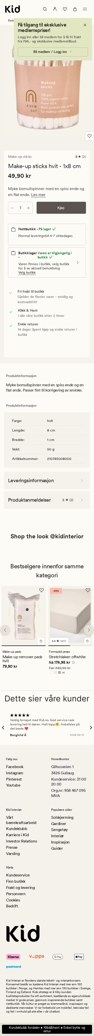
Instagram (14, 773)
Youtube (13, 785)
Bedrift (12, 906)
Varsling (13, 853)
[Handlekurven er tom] (75, 9)
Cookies (13, 900)
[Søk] (45, 9)
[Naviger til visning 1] (24, 645)
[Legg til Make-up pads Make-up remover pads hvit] (41, 641)
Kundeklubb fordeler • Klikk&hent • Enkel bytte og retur (47, 1029)
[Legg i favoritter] (89, 136)
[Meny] (85, 9)
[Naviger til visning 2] (81, 645)
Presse (12, 847)
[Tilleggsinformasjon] (72, 663)
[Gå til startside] (12, 9)
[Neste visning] (89, 630)
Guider (57, 848)
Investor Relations (21, 841)
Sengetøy (59, 829)
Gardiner (58, 823)
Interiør (57, 835)
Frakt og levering (20, 887)
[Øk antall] (28, 208)
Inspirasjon (60, 842)
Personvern (16, 893)
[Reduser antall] (12, 208)
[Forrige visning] (5, 630)
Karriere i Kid (17, 834)
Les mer (38, 194)
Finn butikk (15, 881)
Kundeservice (18, 875)
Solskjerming (62, 817)
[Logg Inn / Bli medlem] (55, 9)
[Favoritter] (65, 9)
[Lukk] (85, 25)
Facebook (14, 766)
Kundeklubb (16, 828)
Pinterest (14, 779)
